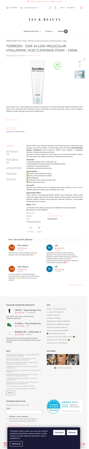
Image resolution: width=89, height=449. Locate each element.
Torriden (49, 213)
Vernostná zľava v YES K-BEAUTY (57, 343)
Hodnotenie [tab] (14, 168)
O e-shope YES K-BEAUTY (55, 312)
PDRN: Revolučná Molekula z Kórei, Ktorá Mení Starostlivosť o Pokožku (22, 355)
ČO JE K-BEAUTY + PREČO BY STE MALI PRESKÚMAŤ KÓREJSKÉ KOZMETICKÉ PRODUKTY (22, 383)
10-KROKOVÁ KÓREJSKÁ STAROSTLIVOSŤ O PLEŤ (21, 389)
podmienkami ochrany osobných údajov (22, 419)
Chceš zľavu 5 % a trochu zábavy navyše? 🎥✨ (62, 337)
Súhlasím (72, 432)
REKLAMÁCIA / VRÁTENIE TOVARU (58, 324)
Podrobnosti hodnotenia (33, 55)
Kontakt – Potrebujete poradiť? (56, 309)
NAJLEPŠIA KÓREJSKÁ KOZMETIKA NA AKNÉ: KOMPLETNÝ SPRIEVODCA (23, 371)
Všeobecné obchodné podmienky (57, 327)
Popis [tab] (9, 146)
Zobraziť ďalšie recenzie (75, 285)
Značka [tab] (11, 179)
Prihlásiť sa (12, 426)
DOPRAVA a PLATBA (53, 318)
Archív (10, 393)
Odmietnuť (59, 432)
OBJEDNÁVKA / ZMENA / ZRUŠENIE (58, 321)
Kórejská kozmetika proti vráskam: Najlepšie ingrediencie (22, 367)
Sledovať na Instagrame (64, 368)
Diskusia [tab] (11, 174)
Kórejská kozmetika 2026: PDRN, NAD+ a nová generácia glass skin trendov (21, 375)
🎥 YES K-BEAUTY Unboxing (56, 334)
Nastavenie (16, 444)
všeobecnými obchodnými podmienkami (22, 421)
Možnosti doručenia (12, 120)
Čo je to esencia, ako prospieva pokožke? (20, 386)
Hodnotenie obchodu (53, 315)
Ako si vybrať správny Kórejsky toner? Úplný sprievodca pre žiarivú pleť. (22, 363)
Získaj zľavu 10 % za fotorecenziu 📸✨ (59, 340)
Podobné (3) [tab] (12, 161)
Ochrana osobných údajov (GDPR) (57, 331)
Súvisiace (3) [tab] (12, 153)
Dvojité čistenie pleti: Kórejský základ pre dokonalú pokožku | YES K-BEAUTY (21, 359)
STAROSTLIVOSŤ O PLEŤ (54, 216)
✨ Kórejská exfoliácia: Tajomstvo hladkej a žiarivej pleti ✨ (22, 379)
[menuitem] (32, 31)
